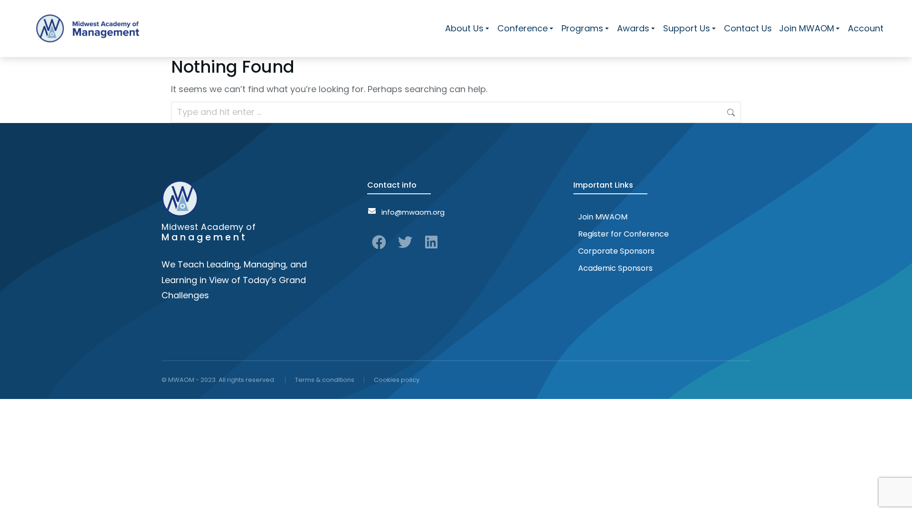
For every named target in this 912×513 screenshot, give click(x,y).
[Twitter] (405, 242)
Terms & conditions (324, 379)
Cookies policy (396, 379)
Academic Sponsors (615, 268)
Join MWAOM (602, 216)
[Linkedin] (431, 242)
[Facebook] (379, 242)
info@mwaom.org (413, 212)
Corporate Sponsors (616, 251)
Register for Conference (623, 233)
